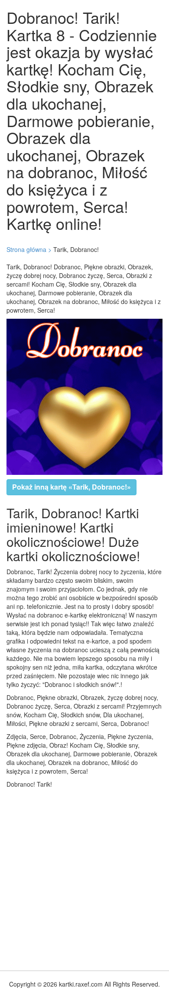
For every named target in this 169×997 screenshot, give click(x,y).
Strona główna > (29, 249)
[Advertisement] (84, 877)
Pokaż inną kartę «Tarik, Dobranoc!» (71, 487)
